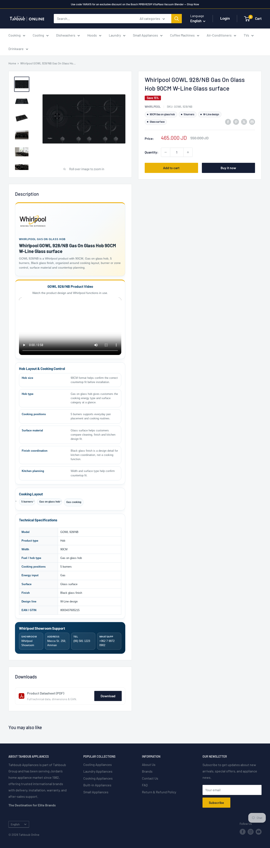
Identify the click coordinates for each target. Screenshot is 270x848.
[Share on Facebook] (228, 121)
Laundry (115, 35)
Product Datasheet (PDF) (45, 693)
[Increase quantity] (188, 152)
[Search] (176, 18)
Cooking (14, 35)
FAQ (145, 785)
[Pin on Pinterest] (236, 121)
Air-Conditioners (219, 35)
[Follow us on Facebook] (243, 832)
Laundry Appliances (97, 771)
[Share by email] (252, 121)
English (15, 824)
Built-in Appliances (97, 785)
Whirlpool (153, 106)
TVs (246, 35)
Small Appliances (145, 35)
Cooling (38, 35)
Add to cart (171, 168)
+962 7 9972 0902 (107, 641)
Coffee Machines (182, 35)
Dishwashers (65, 35)
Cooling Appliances (97, 764)
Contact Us (150, 778)
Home (12, 63)
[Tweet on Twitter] (244, 121)
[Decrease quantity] (165, 152)
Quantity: (151, 152)
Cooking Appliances (98, 778)
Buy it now (228, 168)
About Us (148, 764)
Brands (147, 771)
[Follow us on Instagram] (251, 832)
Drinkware (16, 49)
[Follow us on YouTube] (259, 832)
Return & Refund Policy (159, 792)
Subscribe (216, 802)
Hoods (92, 35)
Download (108, 696)
